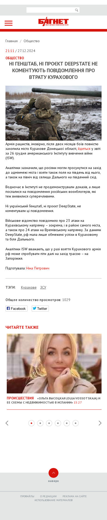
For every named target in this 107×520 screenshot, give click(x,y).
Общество (32, 41)
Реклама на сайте (75, 496)
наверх (53, 481)
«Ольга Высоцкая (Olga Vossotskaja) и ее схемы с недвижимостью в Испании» (53, 400)
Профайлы (27, 496)
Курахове (29, 287)
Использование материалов (53, 500)
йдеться (84, 148)
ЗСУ (43, 287)
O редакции (48, 496)
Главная (12, 41)
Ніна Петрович (37, 268)
